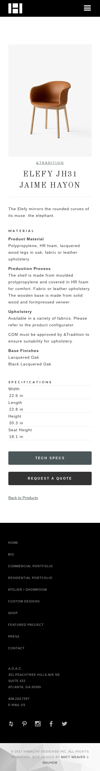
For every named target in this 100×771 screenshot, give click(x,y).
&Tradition (50, 163)
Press (13, 636)
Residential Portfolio (30, 578)
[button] (87, 8)
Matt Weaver (74, 757)
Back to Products (23, 497)
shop (13, 613)
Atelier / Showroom (27, 589)
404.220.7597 (18, 698)
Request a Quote (50, 478)
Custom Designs (24, 601)
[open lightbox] (50, 100)
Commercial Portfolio (30, 566)
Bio (11, 554)
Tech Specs (50, 458)
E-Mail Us (16, 705)
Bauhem (50, 762)
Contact (16, 648)
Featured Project (26, 624)
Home (13, 542)
